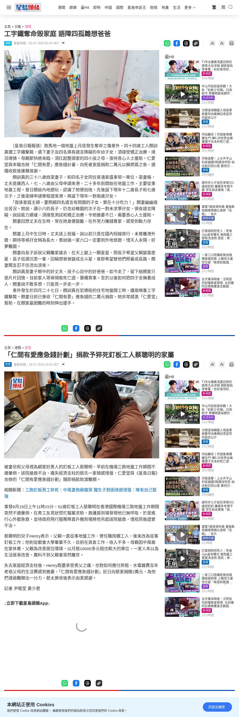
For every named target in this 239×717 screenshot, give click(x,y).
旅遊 (205, 266)
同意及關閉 (216, 707)
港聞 (28, 26)
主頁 (7, 26)
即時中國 (208, 218)
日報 (17, 26)
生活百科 (208, 97)
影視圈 (207, 73)
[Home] (28, 7)
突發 (205, 121)
